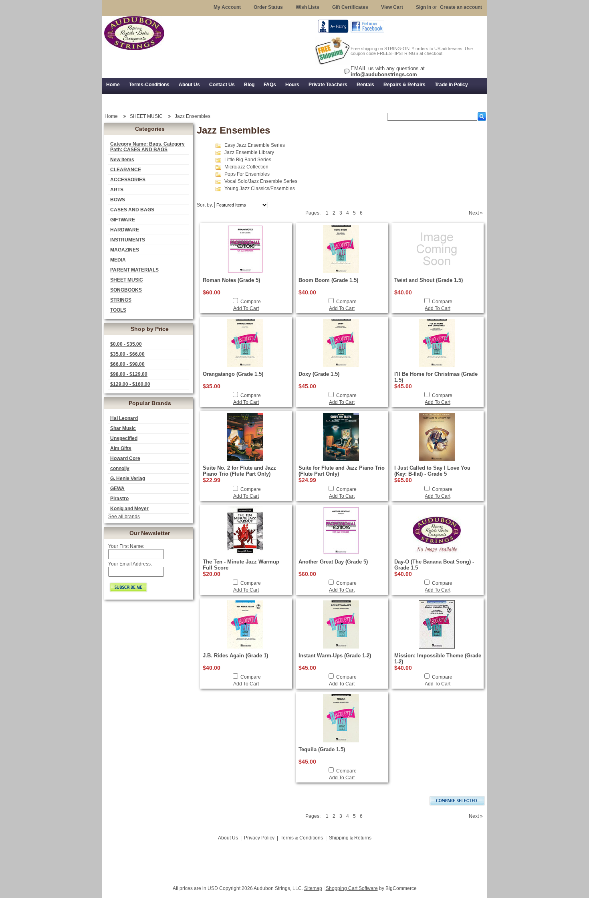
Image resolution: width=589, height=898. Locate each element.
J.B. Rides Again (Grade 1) (235, 656)
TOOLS (118, 310)
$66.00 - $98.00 (127, 364)
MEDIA (118, 260)
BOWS (117, 200)
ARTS (116, 190)
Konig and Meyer (129, 508)
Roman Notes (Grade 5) (231, 280)
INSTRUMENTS (127, 240)
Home (111, 116)
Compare (250, 301)
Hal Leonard (124, 418)
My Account (227, 7)
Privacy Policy (259, 838)
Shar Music (123, 428)
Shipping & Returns (350, 838)
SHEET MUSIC (126, 280)
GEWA (117, 488)
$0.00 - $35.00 (126, 344)
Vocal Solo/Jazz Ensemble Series (260, 181)
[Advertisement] (294, 861)
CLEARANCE (125, 169)
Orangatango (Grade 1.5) (233, 374)
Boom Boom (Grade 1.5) (328, 280)
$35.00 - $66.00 (127, 354)
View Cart (392, 7)
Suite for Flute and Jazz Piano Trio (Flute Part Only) (342, 471)
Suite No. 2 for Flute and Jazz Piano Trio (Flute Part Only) (239, 471)
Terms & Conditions (301, 838)
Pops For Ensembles (247, 174)
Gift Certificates (350, 7)
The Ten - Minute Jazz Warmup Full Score (241, 565)
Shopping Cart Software (352, 888)
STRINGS (120, 300)
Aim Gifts (120, 448)
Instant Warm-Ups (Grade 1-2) (335, 656)
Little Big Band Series (247, 159)
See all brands (124, 516)
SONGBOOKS (126, 290)
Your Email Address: (130, 564)
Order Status (268, 7)
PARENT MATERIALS (134, 270)
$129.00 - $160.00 (130, 384)
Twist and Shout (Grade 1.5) (428, 280)
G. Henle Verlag (127, 478)
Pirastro (119, 498)
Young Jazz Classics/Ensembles (259, 188)
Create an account (461, 7)
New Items (122, 159)
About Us (228, 838)
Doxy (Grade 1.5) (319, 374)
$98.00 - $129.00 (128, 374)
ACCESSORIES (127, 179)
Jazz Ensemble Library (249, 152)
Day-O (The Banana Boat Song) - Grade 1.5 (434, 565)
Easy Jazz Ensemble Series (254, 145)
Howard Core (125, 458)
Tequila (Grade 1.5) (322, 749)
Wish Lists (307, 7)
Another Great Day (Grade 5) (333, 562)
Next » (476, 213)
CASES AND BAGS (132, 210)
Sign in (423, 7)
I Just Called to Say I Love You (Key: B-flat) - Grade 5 (432, 471)
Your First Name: (126, 546)
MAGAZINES (124, 250)
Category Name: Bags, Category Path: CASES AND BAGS (147, 146)
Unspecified (123, 438)
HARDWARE (124, 230)
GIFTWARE (122, 220)
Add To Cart (246, 308)
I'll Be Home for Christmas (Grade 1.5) (436, 377)
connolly (119, 468)
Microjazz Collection (246, 167)
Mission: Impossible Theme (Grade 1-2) (437, 659)
